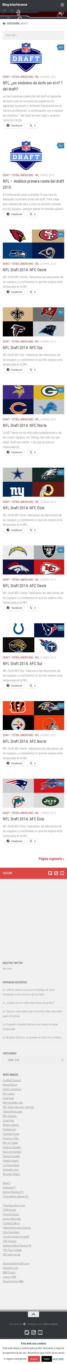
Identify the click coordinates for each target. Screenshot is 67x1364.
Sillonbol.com (10, 1268)
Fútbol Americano (22, 76)
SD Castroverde (11, 1254)
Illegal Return (10, 1084)
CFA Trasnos (10, 1241)
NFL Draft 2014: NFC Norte (25, 425)
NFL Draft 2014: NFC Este (23, 508)
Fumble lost (9, 1129)
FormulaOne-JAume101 (16, 1196)
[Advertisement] (33, 917)
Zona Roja (8, 1120)
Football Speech (12, 1080)
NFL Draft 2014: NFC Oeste (25, 270)
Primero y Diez (11, 1138)
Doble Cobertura (12, 1089)
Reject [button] (47, 1358)
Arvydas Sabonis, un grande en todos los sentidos (34, 1037)
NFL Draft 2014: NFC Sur (23, 347)
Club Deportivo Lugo (14, 1205)
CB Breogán (9, 1210)
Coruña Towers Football (16, 1236)
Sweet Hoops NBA (13, 1281)
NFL (37, 76)
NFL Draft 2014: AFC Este (23, 819)
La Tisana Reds (11, 1165)
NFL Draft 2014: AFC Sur (22, 663)
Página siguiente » (51, 859)
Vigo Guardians (11, 1232)
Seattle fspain (10, 1160)
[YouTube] (62, 873)
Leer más (57, 1358)
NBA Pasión (9, 1272)
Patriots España (11, 1156)
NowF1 (6, 1183)
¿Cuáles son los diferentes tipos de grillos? (30, 1003)
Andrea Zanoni (11, 1125)
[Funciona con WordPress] (24, 1324)
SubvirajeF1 (9, 1187)
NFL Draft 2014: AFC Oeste (24, 585)
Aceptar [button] (34, 1358)
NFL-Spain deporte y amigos (18, 1107)
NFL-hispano (10, 1116)
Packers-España (12, 1147)
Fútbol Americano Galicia (17, 1227)
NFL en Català (10, 1143)
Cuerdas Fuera (11, 1134)
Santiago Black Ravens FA (17, 1245)
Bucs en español (12, 1151)
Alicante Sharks (11, 1174)
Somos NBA (9, 1277)
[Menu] (62, 4)
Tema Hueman (51, 1324)
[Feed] (56, 873)
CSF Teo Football (12, 1250)
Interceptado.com (13, 1102)
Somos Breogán (12, 1218)
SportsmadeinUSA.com (16, 1263)
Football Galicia (11, 1223)
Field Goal (8, 1098)
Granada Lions (11, 1169)
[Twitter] (50, 873)
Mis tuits (7, 968)
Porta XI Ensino (11, 1214)
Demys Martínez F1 (13, 1192)
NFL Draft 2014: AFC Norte (24, 741)
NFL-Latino (9, 1093)
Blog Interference (14, 4)
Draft (6, 76)
